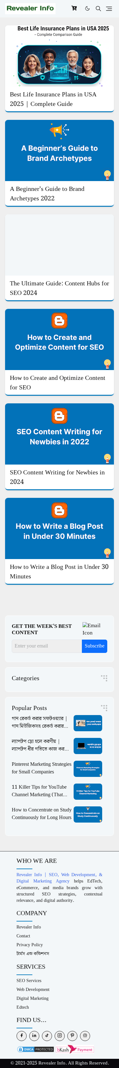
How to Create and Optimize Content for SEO (57, 383)
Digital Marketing (33, 998)
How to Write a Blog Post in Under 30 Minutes (59, 572)
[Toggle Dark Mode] (87, 8)
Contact (23, 936)
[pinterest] (72, 1036)
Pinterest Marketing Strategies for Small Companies (41, 768)
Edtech (23, 1007)
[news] (85, 1036)
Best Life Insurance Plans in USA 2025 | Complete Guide (53, 99)
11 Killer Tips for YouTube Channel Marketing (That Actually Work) (39, 794)
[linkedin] (34, 1036)
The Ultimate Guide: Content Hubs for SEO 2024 (59, 288)
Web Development (33, 989)
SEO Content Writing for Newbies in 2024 (57, 477)
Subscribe (94, 646)
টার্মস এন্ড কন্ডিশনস (33, 953)
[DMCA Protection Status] (36, 1049)
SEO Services (29, 980)
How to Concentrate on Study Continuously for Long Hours (42, 814)
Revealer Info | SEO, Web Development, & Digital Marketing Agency (59, 878)
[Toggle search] (98, 9)
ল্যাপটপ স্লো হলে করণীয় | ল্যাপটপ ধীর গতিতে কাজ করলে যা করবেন (40, 749)
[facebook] (22, 1036)
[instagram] (60, 1036)
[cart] (74, 9)
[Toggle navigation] (109, 9)
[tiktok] (47, 1036)
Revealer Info (29, 927)
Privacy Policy (30, 944)
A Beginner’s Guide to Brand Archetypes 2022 (47, 194)
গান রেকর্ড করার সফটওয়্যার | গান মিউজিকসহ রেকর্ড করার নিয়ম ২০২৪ (40, 726)
